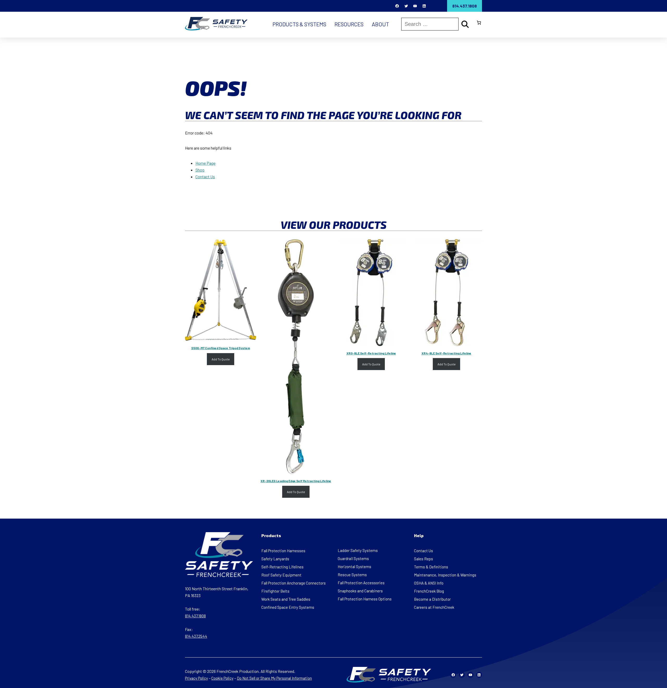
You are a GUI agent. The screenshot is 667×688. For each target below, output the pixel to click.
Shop (200, 169)
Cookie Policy (222, 678)
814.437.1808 (464, 5)
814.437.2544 (196, 636)
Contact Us (205, 176)
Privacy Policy (196, 678)
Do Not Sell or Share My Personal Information (274, 678)
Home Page (205, 163)
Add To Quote (221, 359)
